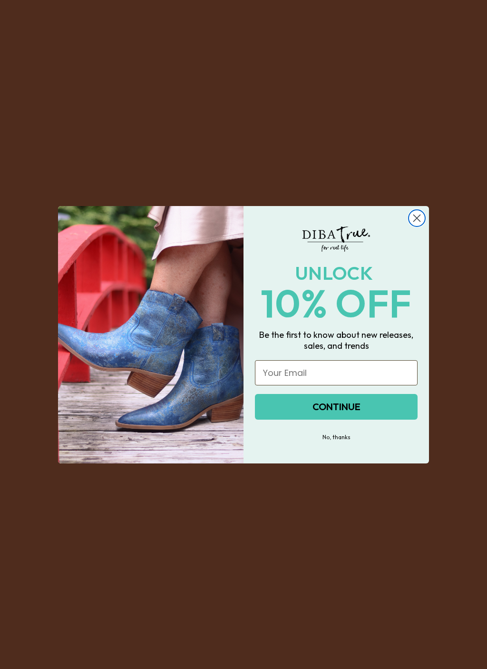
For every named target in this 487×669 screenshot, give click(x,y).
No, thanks (336, 437)
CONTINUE (336, 407)
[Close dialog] (417, 218)
